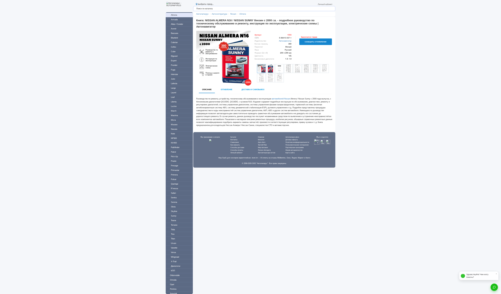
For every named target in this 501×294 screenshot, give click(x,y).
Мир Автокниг (263, 147)
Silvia (173, 207)
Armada (174, 19)
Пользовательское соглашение (297, 145)
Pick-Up (174, 156)
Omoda (173, 280)
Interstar (174, 74)
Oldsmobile (175, 275)
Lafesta (174, 83)
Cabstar (174, 42)
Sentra (174, 197)
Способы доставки (237, 147)
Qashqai (174, 184)
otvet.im (255, 158)
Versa (173, 252)
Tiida (173, 229)
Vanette (174, 248)
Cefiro (173, 47)
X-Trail (173, 261)
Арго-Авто (261, 142)
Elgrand (174, 56)
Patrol (173, 152)
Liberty (174, 102)
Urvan (173, 243)
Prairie (173, 161)
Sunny (173, 216)
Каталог (233, 137)
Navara (174, 129)
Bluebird (174, 38)
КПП (173, 270)
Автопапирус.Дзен (292, 137)
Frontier (174, 65)
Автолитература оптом (266, 153)
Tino (172, 234)
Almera (174, 15)
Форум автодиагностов (293, 150)
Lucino (174, 106)
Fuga (173, 70)
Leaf (173, 97)
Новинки (261, 137)
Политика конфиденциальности (297, 142)
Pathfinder (175, 147)
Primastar (175, 170)
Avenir (173, 29)
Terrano (174, 225)
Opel (172, 284)
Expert (174, 60)
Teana (173, 220)
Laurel (173, 92)
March (173, 111)
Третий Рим (262, 145)
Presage (174, 165)
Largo (173, 88)
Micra (173, 120)
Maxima (174, 115)
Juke (173, 79)
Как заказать (235, 145)
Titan (173, 239)
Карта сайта (290, 153)
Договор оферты (291, 140)
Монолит (261, 140)
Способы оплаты (236, 150)
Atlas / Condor (177, 24)
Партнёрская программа (294, 147)
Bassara (174, 33)
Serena (174, 202)
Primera (174, 175)
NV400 (174, 143)
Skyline (174, 211)
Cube (173, 51)
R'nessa (174, 188)
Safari (173, 193)
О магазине (234, 142)
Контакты (233, 140)
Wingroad (175, 257)
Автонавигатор (285, 40)
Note (173, 134)
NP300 (174, 138)
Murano (174, 124)
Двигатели (175, 266)
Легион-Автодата (264, 150)
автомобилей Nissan (281, 99)
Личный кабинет (325, 4)
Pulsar (173, 179)
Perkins (173, 289)
